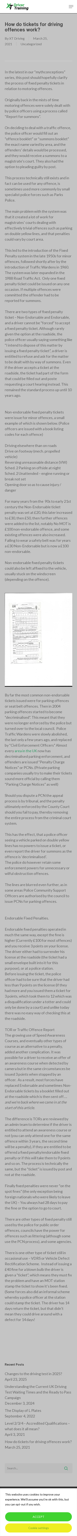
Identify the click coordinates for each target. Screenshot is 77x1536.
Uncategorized (31, 44)
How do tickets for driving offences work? (38, 1441)
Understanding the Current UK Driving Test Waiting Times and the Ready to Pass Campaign (38, 1392)
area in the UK (25, 750)
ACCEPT (38, 1516)
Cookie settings (38, 1528)
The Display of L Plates (23, 1410)
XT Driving (17, 38)
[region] (38, 1512)
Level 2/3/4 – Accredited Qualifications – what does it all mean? (37, 1426)
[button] (71, 7)
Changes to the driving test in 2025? (33, 1373)
